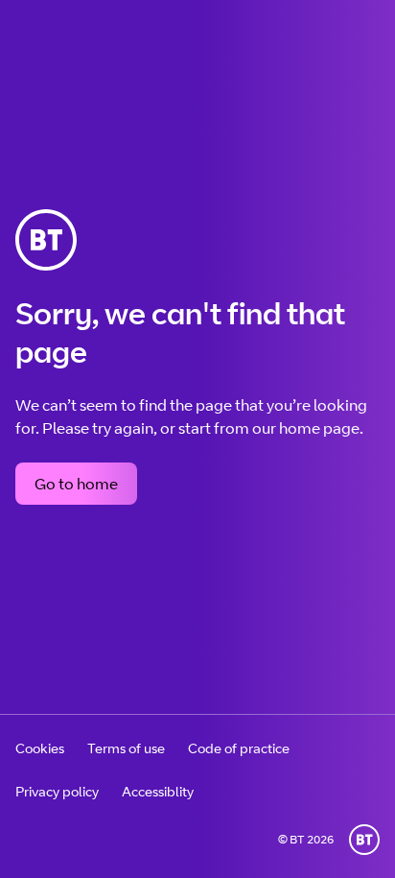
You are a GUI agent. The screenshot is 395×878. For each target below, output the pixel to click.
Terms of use (126, 748)
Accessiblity (158, 791)
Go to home (76, 483)
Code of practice (239, 748)
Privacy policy (57, 791)
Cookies (39, 748)
